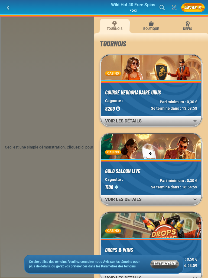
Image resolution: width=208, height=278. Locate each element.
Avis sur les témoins (117, 262)
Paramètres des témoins (118, 266)
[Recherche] (162, 7)
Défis (187, 29)
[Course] (174, 7)
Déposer (190, 7)
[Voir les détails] (195, 121)
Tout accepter (165, 263)
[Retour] (8, 7)
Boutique (151, 29)
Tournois (114, 29)
